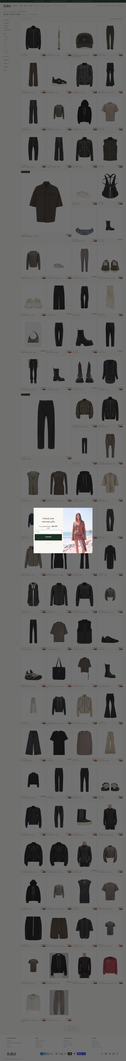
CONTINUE (48, 537)
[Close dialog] (90, 510)
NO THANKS (48, 543)
